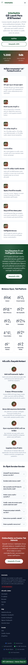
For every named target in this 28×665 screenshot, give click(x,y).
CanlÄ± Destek (5, 633)
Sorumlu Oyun (5, 623)
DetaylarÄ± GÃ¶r (14, 44)
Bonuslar (3, 599)
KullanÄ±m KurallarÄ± (7, 615)
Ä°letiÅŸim (4, 636)
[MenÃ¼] (25, 2)
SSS (2, 604)
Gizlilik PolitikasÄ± (6, 617)
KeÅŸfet (14, 38)
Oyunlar (3, 602)
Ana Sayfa (4, 594)
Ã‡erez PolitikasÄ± (6, 620)
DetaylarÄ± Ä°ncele (14, 561)
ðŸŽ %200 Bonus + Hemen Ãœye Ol (14, 662)
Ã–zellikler (4, 596)
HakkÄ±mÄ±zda (6, 612)
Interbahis (9, 3)
